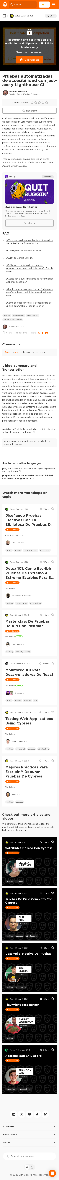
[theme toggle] (29, 1167)
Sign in (8, 352)
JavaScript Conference (14, 166)
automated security (12, 320)
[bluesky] (45, 1114)
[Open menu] (53, 4)
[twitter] (21, 1114)
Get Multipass (32, 60)
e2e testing (35, 603)
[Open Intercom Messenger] (52, 1173)
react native (21, 603)
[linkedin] (14, 1114)
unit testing (21, 987)
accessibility (18, 315)
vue (35, 700)
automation (32, 315)
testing (6, 315)
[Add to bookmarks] (51, 509)
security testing (23, 652)
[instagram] (29, 1114)
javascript (20, 749)
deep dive (45, 550)
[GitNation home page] (5, 4)
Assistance (10, 1134)
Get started (29, 223)
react (9, 550)
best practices (30, 550)
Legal (6, 1142)
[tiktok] (37, 1114)
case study (11, 1089)
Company (8, 1126)
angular (27, 700)
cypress (31, 749)
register (19, 352)
